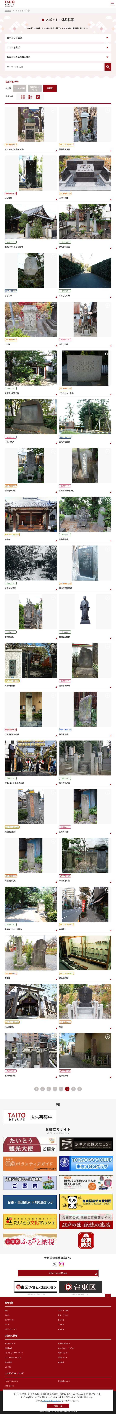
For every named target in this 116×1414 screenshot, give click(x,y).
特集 (6, 1310)
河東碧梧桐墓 (10, 686)
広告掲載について (64, 1381)
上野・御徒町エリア (11, 144)
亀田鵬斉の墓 (10, 1076)
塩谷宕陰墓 (63, 539)
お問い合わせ (9, 1386)
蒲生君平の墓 (64, 783)
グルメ (7, 1315)
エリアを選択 (13, 47)
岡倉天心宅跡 (10, 588)
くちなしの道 (64, 296)
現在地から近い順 (34, 88)
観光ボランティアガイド (66, 1348)
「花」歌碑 (9, 442)
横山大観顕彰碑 (65, 588)
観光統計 (61, 1362)
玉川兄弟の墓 (64, 881)
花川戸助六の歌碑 (12, 734)
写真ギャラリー (63, 1353)
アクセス (61, 1324)
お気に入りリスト (11, 1329)
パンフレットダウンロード (14, 1353)
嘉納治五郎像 (64, 637)
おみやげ (61, 1320)
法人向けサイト (10, 1343)
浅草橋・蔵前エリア (11, 291)
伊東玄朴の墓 (64, 247)
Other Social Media (58, 1273)
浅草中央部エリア (10, 193)
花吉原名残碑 (64, 686)
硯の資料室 (63, 978)
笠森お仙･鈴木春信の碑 (14, 783)
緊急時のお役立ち (64, 1343)
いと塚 (7, 344)
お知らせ (61, 1329)
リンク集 (8, 1367)
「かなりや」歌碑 (66, 393)
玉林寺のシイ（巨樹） (14, 929)
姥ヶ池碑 (8, 198)
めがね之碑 (63, 198)
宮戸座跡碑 (63, 1076)
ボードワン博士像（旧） (15, 149)
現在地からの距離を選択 (18, 57)
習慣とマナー (62, 1357)
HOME (8, 10)
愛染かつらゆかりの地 (14, 247)
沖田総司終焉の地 (66, 491)
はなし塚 (8, 296)
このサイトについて (11, 1381)
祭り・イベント (63, 1315)
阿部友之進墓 (64, 149)
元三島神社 (9, 1027)
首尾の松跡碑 (64, 442)
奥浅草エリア (65, 339)
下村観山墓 (9, 637)
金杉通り (62, 929)
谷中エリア (10, 242)
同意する (58, 1405)
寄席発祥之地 (10, 881)
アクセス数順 (19, 88)
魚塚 (61, 1027)
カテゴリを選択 (14, 38)
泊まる (7, 1324)
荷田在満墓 (63, 734)
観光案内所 (8, 1348)
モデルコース (9, 1320)
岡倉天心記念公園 (12, 393)
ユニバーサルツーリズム (13, 1357)
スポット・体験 (63, 1310)
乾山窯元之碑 (10, 832)
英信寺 (7, 539)
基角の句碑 (63, 832)
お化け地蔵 (63, 344)
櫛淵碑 (7, 978)
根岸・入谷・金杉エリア (67, 144)
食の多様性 (8, 1362)
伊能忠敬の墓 (10, 491)
